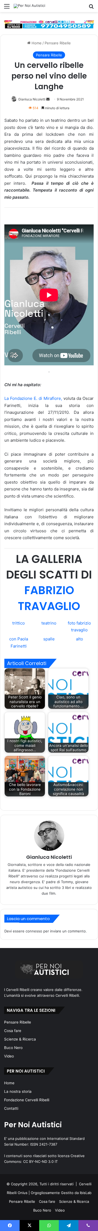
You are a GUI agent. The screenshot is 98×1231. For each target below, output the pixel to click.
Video (9, 1056)
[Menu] (7, 8)
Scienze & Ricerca (20, 1039)
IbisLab (85, 1192)
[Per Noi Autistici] (29, 6)
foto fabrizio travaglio (79, 626)
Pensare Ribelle (58, 43)
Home (36, 43)
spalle (49, 638)
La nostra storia (18, 1091)
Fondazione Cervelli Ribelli (26, 1100)
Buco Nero (13, 1047)
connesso (34, 931)
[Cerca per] (91, 8)
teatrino (48, 623)
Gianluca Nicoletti (31, 99)
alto (79, 638)
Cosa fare (12, 1030)
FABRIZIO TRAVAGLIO (49, 598)
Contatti (11, 1108)
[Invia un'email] (48, 99)
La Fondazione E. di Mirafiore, (33, 398)
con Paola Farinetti (18, 642)
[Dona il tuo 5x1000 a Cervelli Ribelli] (49, 24)
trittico (18, 623)
